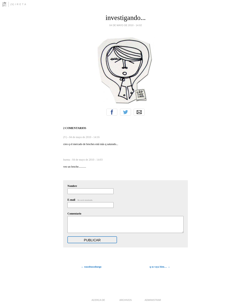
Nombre (72, 185)
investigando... (126, 18)
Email (139, 112)
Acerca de (98, 300)
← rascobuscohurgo (91, 267)
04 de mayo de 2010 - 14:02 (125, 25)
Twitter (125, 112)
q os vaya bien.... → (160, 267)
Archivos (125, 300)
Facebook (111, 112)
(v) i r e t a (18, 4)
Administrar (153, 300)
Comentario (74, 213)
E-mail (80, 199)
